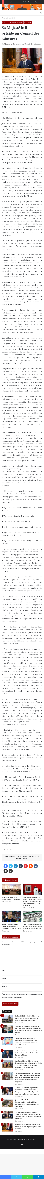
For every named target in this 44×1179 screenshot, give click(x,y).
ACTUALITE (27, 22)
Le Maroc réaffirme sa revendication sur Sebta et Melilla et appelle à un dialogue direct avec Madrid (28, 1053)
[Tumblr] (21, 866)
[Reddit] (31, 866)
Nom (4, 970)
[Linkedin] (16, 866)
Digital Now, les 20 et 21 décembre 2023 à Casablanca (11, 898)
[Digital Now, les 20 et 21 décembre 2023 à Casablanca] (11, 889)
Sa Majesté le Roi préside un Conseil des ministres (22, 857)
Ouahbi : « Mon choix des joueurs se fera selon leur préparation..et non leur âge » (11, 926)
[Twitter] (11, 866)
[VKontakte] (36, 866)
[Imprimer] (11, 871)
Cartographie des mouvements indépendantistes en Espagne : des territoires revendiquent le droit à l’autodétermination (26, 1041)
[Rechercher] (41, 12)
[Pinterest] (26, 866)
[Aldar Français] (22, 7)
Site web (4, 986)
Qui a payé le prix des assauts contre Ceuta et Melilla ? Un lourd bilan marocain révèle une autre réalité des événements (27, 1103)
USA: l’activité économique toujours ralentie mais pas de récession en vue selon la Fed (32, 926)
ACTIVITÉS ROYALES (16, 22)
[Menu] (3, 12)
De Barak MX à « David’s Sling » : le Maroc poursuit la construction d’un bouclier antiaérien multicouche (27, 1018)
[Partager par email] (6, 871)
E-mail (4, 978)
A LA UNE (12, 18)
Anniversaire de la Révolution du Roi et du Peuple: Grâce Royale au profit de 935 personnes (28, 1126)
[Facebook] (6, 866)
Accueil (5, 18)
